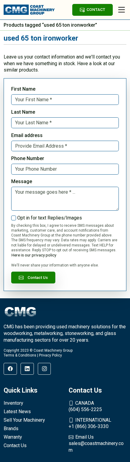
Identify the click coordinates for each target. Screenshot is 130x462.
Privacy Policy (50, 355)
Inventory (13, 403)
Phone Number (27, 158)
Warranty (13, 437)
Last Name (23, 112)
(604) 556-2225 (85, 406)
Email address (27, 135)
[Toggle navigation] (121, 10)
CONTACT (95, 9)
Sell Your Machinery (24, 420)
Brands (11, 428)
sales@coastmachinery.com (96, 443)
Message (21, 181)
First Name (23, 89)
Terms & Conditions (20, 355)
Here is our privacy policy (33, 255)
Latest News (17, 411)
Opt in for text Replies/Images (49, 218)
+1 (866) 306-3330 (90, 423)
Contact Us (38, 277)
